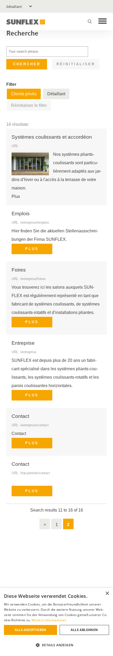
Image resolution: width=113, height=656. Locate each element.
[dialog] (56, 622)
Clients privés (24, 94)
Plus (32, 249)
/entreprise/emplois (34, 222)
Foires (19, 270)
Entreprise (23, 343)
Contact (20, 416)
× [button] (107, 593)
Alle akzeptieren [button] (30, 630)
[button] (56, 645)
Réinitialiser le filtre (29, 105)
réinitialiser (75, 64)
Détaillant (14, 6)
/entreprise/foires (33, 279)
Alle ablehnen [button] (84, 630)
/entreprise (28, 352)
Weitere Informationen (49, 620)
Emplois (21, 213)
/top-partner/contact (35, 473)
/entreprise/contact (34, 425)
